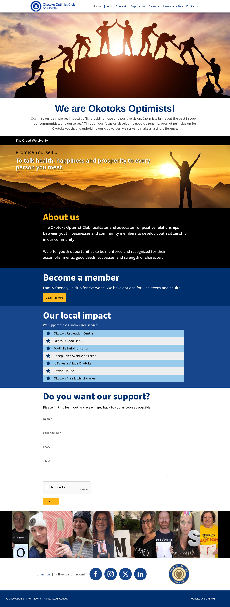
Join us (108, 6)
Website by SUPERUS (203, 598)
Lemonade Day (173, 6)
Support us (138, 6)
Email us (44, 574)
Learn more (54, 297)
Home (97, 6)
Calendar (154, 6)
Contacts (192, 6)
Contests (122, 6)
